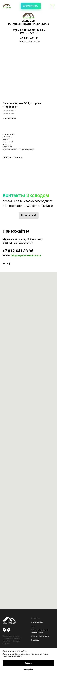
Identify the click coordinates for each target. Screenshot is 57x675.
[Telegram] (4, 630)
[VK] (8, 630)
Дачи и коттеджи (37, 622)
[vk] (4, 263)
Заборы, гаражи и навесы (40, 636)
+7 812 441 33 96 (18, 251)
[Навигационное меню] (52, 6)
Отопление (35, 640)
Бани (33, 626)
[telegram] (8, 263)
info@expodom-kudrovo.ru (26, 255)
